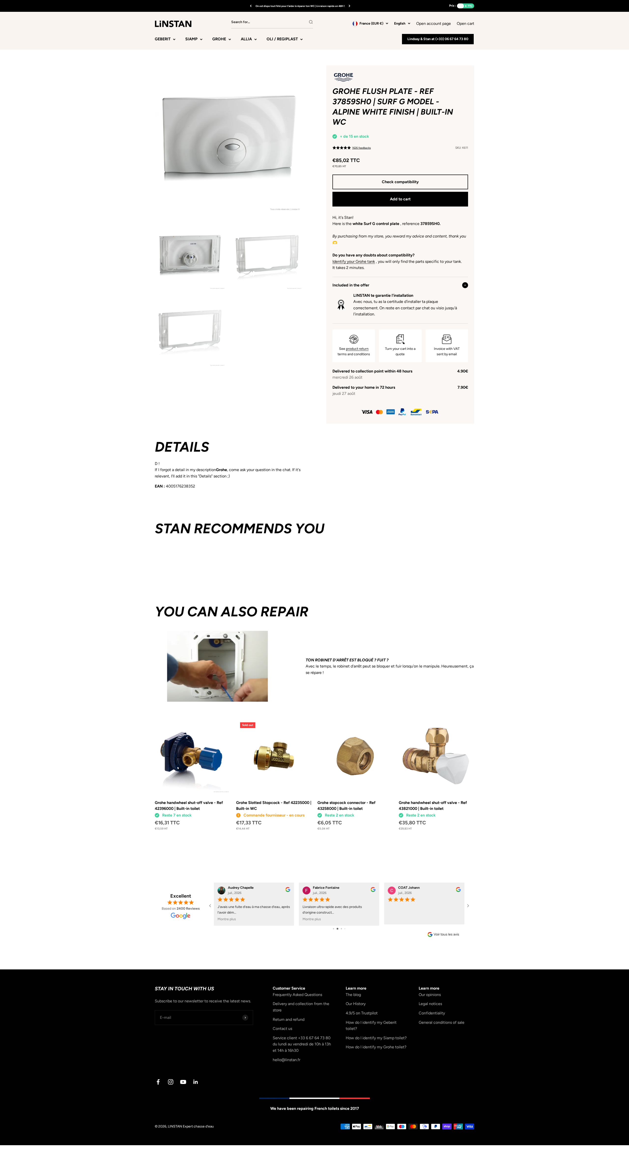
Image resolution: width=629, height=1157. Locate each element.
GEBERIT (163, 39)
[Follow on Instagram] (170, 1082)
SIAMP (191, 39)
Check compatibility (400, 181)
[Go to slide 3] (339, 929)
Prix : (452, 5)
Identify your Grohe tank (353, 261)
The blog (353, 994)
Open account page (433, 23)
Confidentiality (432, 1013)
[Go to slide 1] (331, 928)
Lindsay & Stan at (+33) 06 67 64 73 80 (437, 39)
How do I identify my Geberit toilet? (371, 1025)
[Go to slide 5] (346, 928)
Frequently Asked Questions (297, 994)
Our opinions (430, 994)
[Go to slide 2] (335, 928)
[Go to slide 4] (343, 928)
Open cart (465, 23)
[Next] (349, 6)
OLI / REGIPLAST (282, 39)
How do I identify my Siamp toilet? (376, 1038)
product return (357, 349)
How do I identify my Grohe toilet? (376, 1047)
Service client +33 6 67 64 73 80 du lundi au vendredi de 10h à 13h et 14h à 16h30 (302, 1044)
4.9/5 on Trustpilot (362, 1013)
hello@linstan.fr (286, 1059)
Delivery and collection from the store (301, 1006)
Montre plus (226, 919)
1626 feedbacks (361, 147)
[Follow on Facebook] (158, 1082)
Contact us (282, 1028)
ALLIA (246, 39)
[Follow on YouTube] (183, 1082)
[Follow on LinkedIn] (195, 1082)
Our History (356, 1003)
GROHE (219, 39)
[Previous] (251, 6)
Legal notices (430, 1003)
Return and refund (288, 1019)
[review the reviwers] (288, 891)
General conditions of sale (441, 1022)
